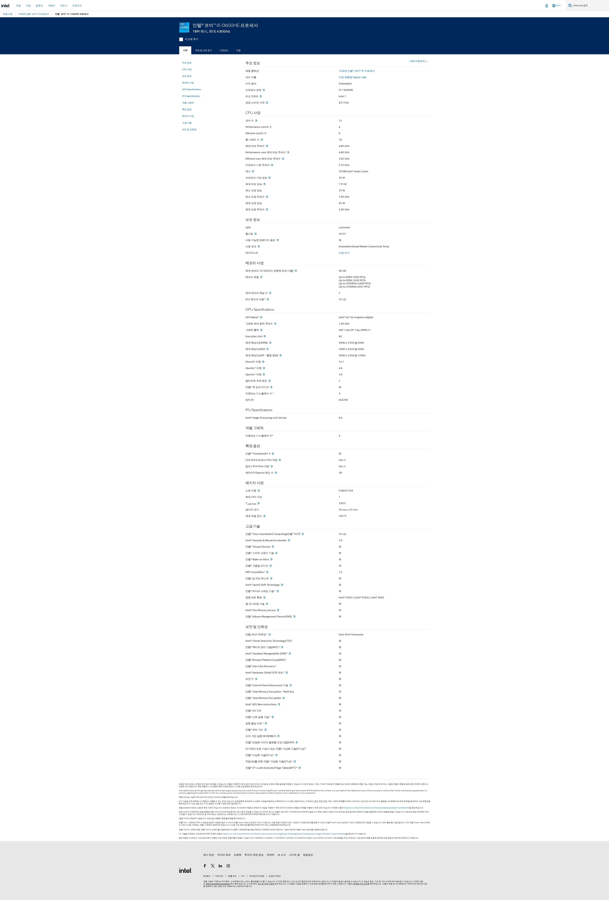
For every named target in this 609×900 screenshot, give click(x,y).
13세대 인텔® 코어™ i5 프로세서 (357, 71)
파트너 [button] (63, 5)
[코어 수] (256, 120)
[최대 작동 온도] (264, 516)
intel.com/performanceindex (218, 884)
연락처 (270, 855)
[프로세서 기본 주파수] (272, 165)
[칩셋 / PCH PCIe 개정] (271, 466)
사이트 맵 (294, 855)
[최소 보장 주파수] (267, 196)
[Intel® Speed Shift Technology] (282, 584)
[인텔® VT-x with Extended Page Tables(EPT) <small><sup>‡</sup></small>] (299, 767)
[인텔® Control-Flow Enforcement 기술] (290, 685)
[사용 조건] (258, 246)
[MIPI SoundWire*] (267, 572)
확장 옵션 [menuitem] (187, 109)
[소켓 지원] (258, 490)
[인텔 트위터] (212, 866)
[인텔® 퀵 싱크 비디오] (271, 387)
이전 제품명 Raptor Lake (353, 77)
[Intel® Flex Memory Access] (278, 610)
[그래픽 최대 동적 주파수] (275, 323)
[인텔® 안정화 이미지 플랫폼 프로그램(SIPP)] (296, 742)
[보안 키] (256, 679)
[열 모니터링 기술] (267, 603)
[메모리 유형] (261, 277)
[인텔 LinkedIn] (220, 866)
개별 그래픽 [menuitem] (188, 102)
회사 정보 (208, 855)
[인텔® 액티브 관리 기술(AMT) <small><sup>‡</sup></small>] (282, 647)
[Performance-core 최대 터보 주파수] (288, 152)
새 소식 (282, 855)
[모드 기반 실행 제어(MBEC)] (278, 736)
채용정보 (308, 855)
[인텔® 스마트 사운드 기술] (276, 553)
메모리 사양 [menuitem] (188, 82)
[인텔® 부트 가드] (265, 729)
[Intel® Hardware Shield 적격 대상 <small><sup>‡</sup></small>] (286, 672)
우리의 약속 (224, 855)
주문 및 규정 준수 (203, 50)
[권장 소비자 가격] (267, 102)
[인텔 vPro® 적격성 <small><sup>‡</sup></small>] (269, 634)
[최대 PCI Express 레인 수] (276, 472)
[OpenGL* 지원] (264, 368)
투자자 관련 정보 (254, 855)
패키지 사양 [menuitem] (188, 116)
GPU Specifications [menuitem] (191, 89)
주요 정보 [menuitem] (187, 62)
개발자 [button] (51, 5)
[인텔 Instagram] (228, 866)
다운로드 (224, 50)
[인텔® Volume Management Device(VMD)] (294, 616)
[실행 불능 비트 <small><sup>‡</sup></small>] (266, 723)
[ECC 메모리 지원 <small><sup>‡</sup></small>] (268, 299)
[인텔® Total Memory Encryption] (283, 698)
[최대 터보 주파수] (267, 146)
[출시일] (255, 233)
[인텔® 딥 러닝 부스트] (271, 578)
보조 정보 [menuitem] (187, 76)
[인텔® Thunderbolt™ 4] (273, 453)
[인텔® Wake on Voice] (271, 559)
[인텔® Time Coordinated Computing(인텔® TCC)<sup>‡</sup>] (302, 534)
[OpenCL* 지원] (263, 374)
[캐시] (253, 171)
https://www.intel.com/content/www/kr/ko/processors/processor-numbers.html (376, 807)
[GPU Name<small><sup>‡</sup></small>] (261, 317)
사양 (185, 50)
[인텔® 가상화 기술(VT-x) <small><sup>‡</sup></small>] (276, 755)
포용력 (237, 855)
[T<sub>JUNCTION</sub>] (258, 503)
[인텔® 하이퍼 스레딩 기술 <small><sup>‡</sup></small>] (277, 591)
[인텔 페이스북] (204, 866)
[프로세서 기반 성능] (269, 177)
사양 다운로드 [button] (417, 61)
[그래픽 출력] (261, 330)
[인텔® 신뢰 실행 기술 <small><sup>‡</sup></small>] (272, 717)
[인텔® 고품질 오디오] (270, 565)
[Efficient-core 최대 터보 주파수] (283, 158)
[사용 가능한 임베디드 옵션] (277, 240)
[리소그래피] (260, 96)
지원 (238, 50)
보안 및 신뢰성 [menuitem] (189, 129)
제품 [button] (18, 5)
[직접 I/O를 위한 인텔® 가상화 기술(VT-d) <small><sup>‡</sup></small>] (295, 761)
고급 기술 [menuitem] (187, 122)
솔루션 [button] (39, 5)
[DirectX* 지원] (263, 361)
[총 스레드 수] (262, 139)
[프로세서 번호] (263, 90)
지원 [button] (28, 5)
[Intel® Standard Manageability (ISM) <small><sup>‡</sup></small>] (289, 653)
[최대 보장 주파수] (267, 209)
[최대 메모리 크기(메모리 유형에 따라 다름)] (296, 270)
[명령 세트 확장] (264, 597)
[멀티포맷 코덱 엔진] (269, 380)
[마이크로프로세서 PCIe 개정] (280, 460)
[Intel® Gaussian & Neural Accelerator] (289, 540)
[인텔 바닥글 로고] (185, 870)
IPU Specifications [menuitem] (191, 96)
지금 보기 (344, 252)
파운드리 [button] (77, 5)
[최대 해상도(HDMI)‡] (270, 342)
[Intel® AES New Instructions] (279, 704)
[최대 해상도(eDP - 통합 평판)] (280, 355)
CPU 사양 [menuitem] (187, 69)
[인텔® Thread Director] (273, 546)
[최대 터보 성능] (264, 184)
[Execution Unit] (264, 336)
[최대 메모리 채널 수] (270, 293)
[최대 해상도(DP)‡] (267, 349)
